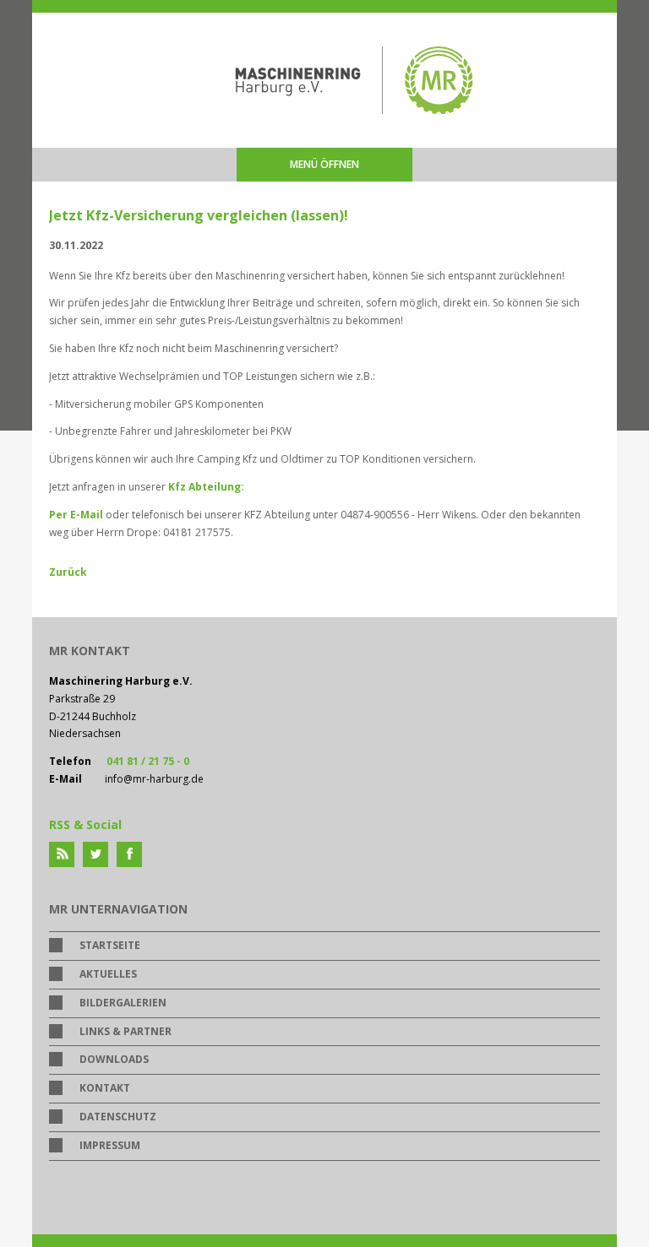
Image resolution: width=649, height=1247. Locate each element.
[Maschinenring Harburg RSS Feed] (61, 854)
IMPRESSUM (109, 1145)
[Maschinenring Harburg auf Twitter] (95, 854)
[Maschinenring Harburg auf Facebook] (129, 854)
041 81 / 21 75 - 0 (147, 761)
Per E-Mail (76, 514)
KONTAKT (104, 1088)
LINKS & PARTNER (125, 1031)
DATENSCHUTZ (117, 1116)
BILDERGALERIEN (122, 1002)
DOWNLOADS (114, 1059)
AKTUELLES (108, 974)
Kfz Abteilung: (207, 487)
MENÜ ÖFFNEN (324, 164)
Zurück (68, 572)
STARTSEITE (109, 945)
